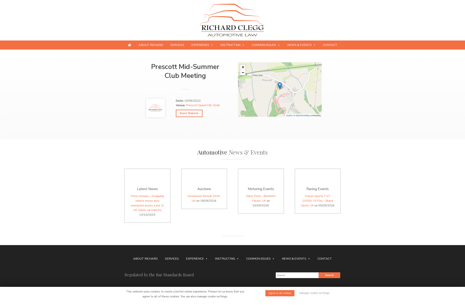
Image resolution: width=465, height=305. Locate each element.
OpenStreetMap (303, 115)
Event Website (189, 113)
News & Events (299, 45)
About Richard (151, 45)
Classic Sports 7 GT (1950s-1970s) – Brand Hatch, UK (317, 200)
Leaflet (289, 115)
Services (177, 45)
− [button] (243, 72)
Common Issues (264, 45)
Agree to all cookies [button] (280, 293)
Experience (200, 45)
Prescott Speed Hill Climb (203, 105)
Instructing (230, 45)
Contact (330, 45)
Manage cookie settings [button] (314, 293)
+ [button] (243, 67)
